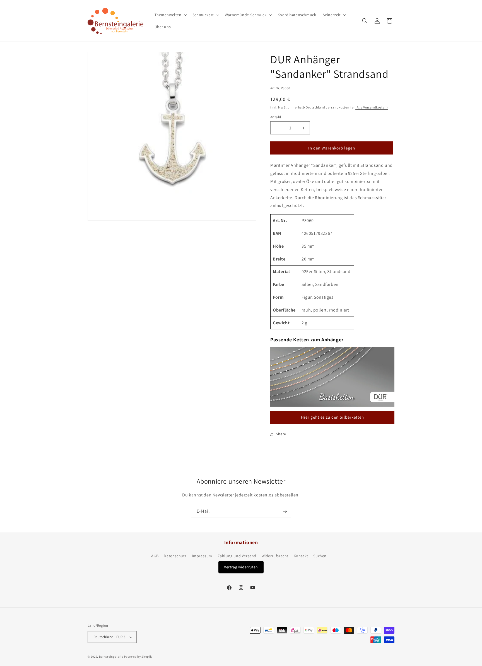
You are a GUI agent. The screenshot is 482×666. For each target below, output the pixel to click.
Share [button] (281, 433)
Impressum (202, 555)
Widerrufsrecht (275, 555)
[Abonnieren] (285, 511)
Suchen (320, 555)
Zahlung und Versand (237, 555)
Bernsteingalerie (111, 656)
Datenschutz (175, 555)
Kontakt (301, 555)
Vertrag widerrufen (241, 567)
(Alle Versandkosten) (371, 107)
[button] (170, 15)
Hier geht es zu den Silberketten (332, 417)
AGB (155, 555)
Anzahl (275, 117)
